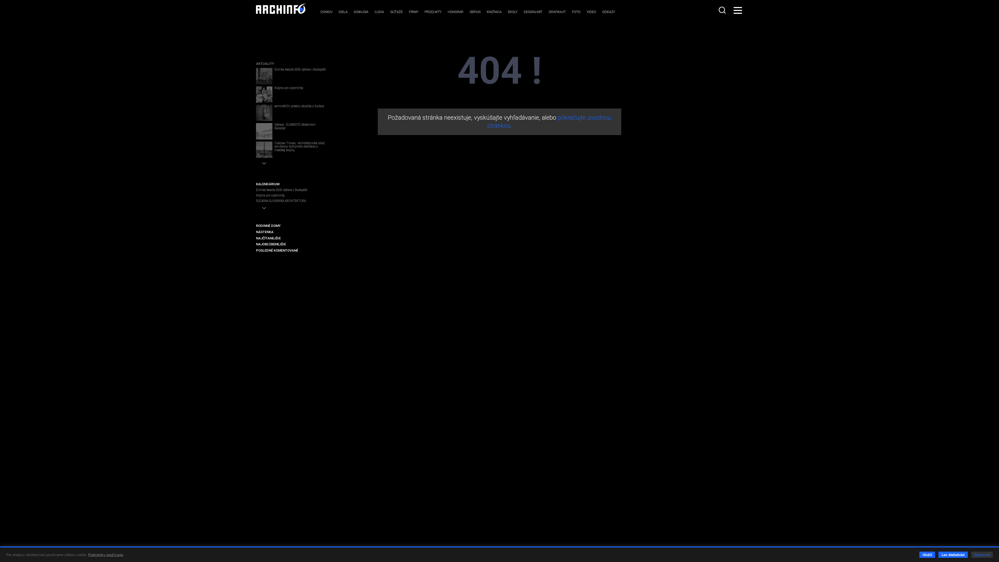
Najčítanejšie (268, 238)
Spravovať (982, 554)
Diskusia (361, 12)
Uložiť (927, 554)
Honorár (455, 12)
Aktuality (265, 64)
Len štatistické (953, 554)
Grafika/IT (557, 12)
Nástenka (264, 232)
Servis (475, 12)
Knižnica (494, 12)
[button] (264, 163)
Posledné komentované (277, 250)
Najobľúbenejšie (271, 244)
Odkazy (608, 12)
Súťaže (396, 12)
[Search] (723, 10)
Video (591, 12)
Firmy (413, 12)
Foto (576, 12)
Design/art (533, 12)
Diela (343, 12)
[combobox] (723, 10)
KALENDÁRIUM (267, 184)
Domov (326, 12)
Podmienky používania (105, 554)
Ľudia (379, 12)
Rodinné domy (268, 226)
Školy (512, 12)
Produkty (433, 12)
